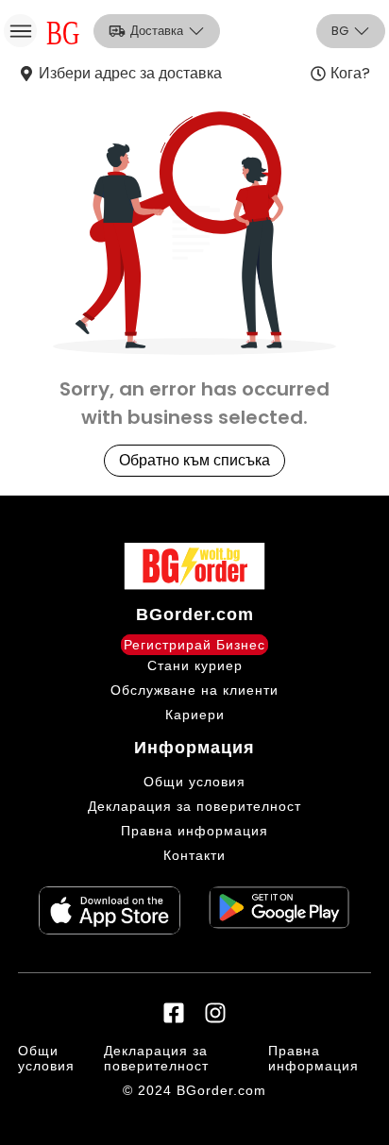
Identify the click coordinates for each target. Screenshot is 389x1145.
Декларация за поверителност (194, 806)
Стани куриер (195, 665)
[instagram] (215, 1013)
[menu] (20, 30)
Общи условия (194, 781)
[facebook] (173, 1013)
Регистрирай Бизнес (194, 644)
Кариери (195, 714)
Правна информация (194, 830)
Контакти (194, 855)
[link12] (279, 910)
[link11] (109, 910)
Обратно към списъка (194, 460)
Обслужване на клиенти (194, 690)
